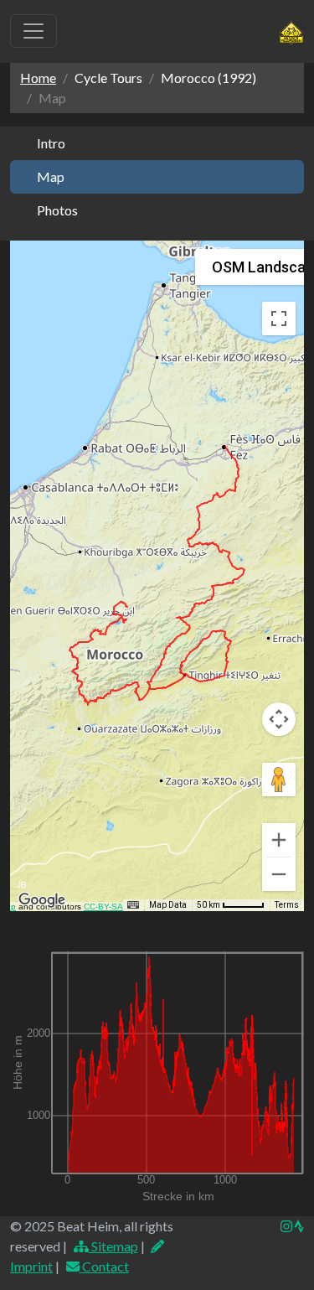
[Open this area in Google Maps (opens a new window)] (41, 900)
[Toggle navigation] (33, 31)
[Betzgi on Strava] (298, 1226)
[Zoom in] (279, 840)
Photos (57, 210)
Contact (104, 1266)
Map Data (168, 904)
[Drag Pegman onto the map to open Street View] (279, 779)
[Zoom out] (279, 874)
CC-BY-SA (103, 906)
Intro (51, 143)
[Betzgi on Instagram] (286, 1226)
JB (22, 884)
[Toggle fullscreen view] (279, 318)
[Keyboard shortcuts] (133, 905)
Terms (287, 904)
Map (50, 176)
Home (38, 77)
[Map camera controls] (279, 719)
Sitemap (113, 1246)
